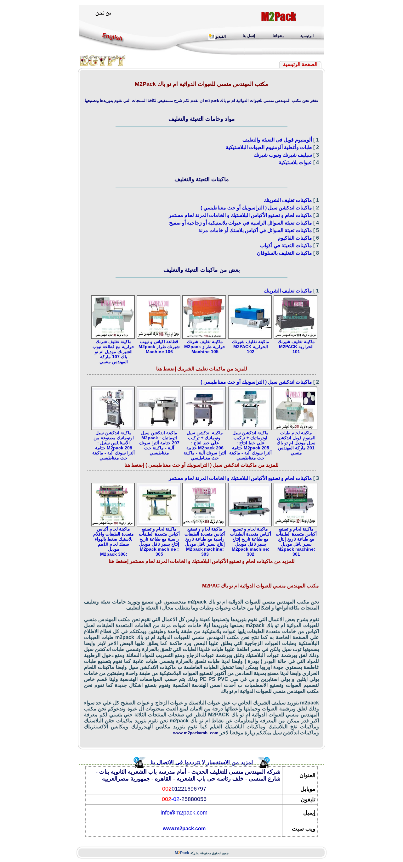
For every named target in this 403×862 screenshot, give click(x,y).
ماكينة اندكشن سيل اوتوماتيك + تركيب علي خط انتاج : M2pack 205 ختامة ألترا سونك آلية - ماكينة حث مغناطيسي (250, 445)
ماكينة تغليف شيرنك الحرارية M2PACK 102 (250, 346)
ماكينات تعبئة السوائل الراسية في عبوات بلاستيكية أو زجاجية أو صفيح (240, 222)
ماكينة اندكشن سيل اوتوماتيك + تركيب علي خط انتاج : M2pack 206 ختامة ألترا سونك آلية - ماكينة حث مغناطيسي (205, 445)
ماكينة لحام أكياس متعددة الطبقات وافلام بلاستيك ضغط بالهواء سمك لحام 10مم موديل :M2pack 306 (113, 541)
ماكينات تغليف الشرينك (288, 200)
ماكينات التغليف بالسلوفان (284, 253)
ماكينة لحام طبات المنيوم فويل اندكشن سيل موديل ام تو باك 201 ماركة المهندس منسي (296, 442)
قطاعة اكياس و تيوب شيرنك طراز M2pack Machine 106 (159, 346)
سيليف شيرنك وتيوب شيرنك (283, 155)
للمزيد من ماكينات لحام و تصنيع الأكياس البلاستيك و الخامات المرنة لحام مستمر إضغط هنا (202, 561)
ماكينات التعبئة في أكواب (286, 245)
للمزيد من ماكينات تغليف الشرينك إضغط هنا (201, 368)
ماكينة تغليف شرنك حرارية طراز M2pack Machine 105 (204, 346)
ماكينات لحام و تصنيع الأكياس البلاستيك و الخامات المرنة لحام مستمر (240, 215)
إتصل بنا (249, 36)
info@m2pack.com (184, 812)
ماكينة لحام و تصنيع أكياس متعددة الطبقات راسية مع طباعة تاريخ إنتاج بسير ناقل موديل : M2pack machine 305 (159, 541)
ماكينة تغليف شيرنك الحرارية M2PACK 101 (296, 346)
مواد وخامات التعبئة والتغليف (201, 119)
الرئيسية (307, 36)
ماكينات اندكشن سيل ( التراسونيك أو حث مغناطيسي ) (256, 207)
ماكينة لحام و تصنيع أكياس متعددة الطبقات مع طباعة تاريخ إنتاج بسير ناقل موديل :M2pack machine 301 (296, 541)
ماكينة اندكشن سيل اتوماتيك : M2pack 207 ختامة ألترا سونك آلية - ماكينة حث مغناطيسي (159, 442)
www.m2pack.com (184, 828)
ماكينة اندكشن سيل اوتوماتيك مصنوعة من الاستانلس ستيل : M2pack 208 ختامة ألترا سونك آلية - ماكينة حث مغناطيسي (113, 445)
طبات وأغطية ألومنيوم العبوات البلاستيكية (269, 147)
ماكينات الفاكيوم (295, 238)
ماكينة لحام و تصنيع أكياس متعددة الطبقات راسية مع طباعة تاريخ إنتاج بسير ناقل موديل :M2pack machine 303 (204, 541)
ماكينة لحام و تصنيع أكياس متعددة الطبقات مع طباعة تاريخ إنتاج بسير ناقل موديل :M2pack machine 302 (250, 541)
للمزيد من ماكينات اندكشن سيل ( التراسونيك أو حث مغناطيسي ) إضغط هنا (201, 465)
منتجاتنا (278, 36)
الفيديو (221, 36)
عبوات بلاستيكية (295, 162)
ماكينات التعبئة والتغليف (201, 179)
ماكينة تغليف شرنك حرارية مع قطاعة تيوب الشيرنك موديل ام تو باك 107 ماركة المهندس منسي (113, 351)
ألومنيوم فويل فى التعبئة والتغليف (277, 139)
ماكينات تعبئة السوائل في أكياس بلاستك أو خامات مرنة (255, 230)
